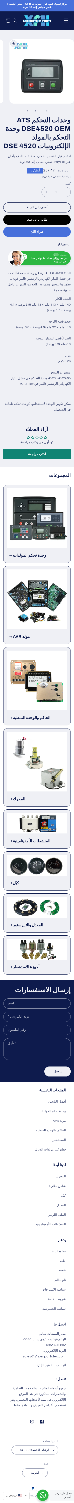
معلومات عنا (58, 1251)
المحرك (19, 799)
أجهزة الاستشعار (26, 967)
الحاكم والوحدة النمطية (31, 718)
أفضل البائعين (57, 1101)
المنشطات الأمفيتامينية (32, 841)
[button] (66, 20)
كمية (68, 183)
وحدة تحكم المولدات (29, 555)
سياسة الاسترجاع (54, 1289)
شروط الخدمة (56, 1299)
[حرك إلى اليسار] (46, 111)
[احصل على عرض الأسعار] (43, 1495)
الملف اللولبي (57, 1214)
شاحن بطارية (57, 1186)
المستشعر (59, 1140)
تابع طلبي (59, 1280)
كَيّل (16, 883)
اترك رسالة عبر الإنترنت (50, 1365)
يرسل (57, 1071)
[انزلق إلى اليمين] (27, 111)
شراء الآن (37, 231)
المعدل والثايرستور (28, 925)
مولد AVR (21, 636)
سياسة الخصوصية (54, 1308)
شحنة (62, 1270)
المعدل (61, 1205)
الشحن (56, 177)
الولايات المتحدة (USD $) (35, 1450)
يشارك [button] (61, 244)
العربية (35, 1472)
